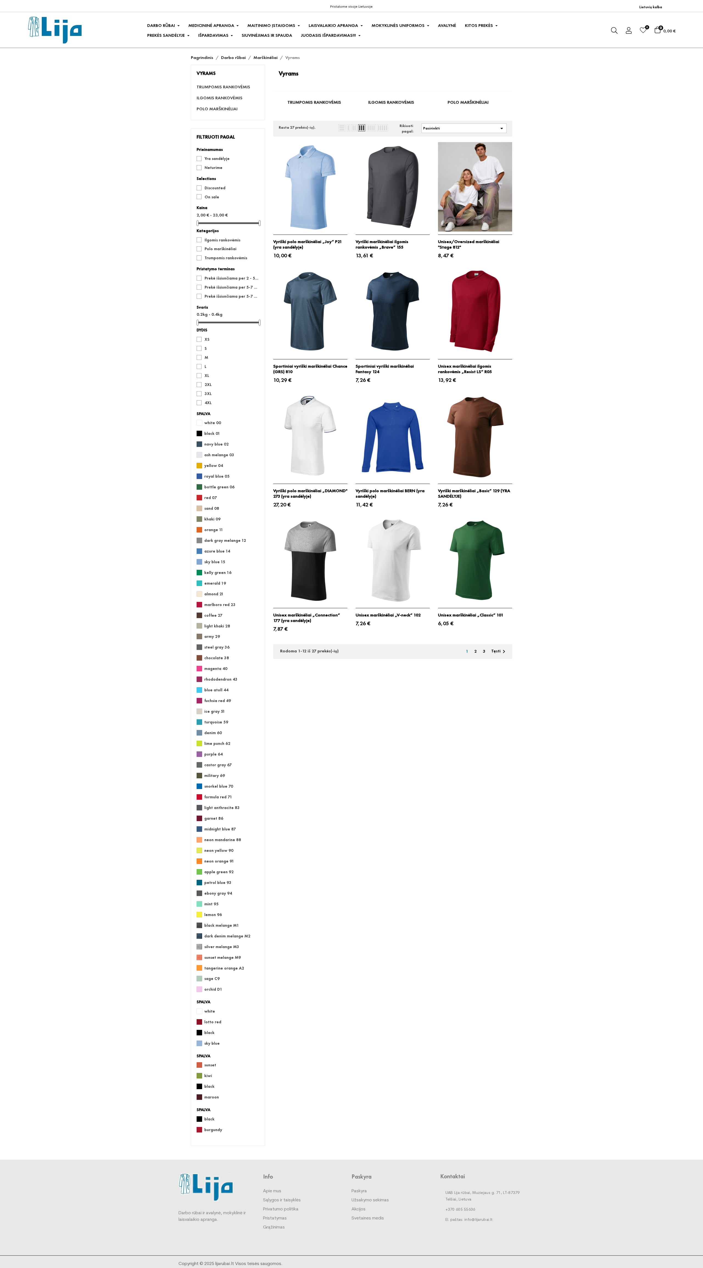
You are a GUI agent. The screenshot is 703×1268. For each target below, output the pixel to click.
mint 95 (211, 904)
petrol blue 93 (217, 882)
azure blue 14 (217, 551)
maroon (211, 1097)
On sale (212, 197)
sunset (210, 1065)
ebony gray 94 (218, 893)
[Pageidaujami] (643, 31)
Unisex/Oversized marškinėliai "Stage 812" (468, 244)
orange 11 (213, 529)
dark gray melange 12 (225, 540)
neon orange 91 (219, 861)
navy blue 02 (216, 444)
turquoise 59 (216, 722)
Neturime (213, 167)
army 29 (212, 636)
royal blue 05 (217, 476)
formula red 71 (218, 797)
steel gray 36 (217, 647)
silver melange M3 (221, 946)
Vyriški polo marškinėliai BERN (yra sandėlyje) (390, 493)
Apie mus (272, 1191)
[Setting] (629, 31)
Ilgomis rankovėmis (219, 98)
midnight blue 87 (220, 829)
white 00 (212, 423)
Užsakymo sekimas (370, 1200)
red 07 (210, 497)
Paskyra (359, 1191)
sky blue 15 (214, 562)
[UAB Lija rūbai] (205, 1187)
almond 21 (214, 594)
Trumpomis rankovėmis (223, 87)
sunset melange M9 (222, 957)
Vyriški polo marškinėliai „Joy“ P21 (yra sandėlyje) (307, 244)
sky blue (212, 1043)
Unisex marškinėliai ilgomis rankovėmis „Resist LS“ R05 (465, 369)
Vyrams (206, 73)
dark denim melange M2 (227, 936)
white (209, 1011)
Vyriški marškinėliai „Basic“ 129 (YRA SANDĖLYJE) (474, 493)
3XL (208, 393)
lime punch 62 (217, 743)
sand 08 (211, 508)
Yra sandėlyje (217, 158)
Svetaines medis (368, 1218)
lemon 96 (213, 914)
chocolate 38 (216, 658)
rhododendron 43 (221, 679)
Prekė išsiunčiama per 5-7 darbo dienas (232, 287)
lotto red (212, 1022)
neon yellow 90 (218, 850)
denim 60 (213, 733)
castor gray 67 (218, 765)
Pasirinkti (464, 128)
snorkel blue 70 (218, 786)
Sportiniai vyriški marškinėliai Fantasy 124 (385, 369)
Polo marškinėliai (217, 109)
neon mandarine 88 (222, 839)
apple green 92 (219, 872)
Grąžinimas (274, 1227)
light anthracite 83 (222, 807)
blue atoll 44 (216, 690)
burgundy (213, 1129)
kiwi (208, 1075)
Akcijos (359, 1209)
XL (207, 375)
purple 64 (213, 754)
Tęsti (499, 651)
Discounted (215, 188)
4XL (208, 402)
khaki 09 (212, 519)
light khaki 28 (217, 626)
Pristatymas (275, 1218)
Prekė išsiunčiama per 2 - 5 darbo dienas (232, 278)
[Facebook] (31, 5)
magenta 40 (215, 668)
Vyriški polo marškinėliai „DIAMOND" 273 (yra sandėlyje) (310, 493)
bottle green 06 (219, 487)
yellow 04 (213, 465)
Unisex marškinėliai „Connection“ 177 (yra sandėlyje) (306, 617)
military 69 (214, 775)
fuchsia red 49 (217, 700)
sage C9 (212, 978)
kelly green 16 (217, 572)
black (209, 1032)
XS (207, 339)
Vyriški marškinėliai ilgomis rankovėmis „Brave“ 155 (382, 244)
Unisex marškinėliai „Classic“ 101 (470, 615)
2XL (208, 384)
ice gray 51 (214, 711)
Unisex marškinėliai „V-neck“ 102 (388, 615)
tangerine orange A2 (224, 968)
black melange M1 (221, 925)
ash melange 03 (219, 455)
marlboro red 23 (220, 604)
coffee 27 (213, 615)
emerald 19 (215, 583)
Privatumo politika (281, 1209)
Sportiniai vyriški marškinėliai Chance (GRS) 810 (310, 369)
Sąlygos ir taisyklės (282, 1200)
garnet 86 (213, 818)
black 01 (212, 433)
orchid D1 (213, 989)
